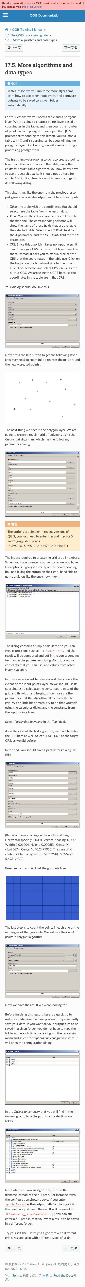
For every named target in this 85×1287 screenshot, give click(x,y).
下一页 (69, 47)
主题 (45, 1275)
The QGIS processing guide (26, 35)
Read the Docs (63, 1275)
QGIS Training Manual (27, 29)
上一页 (15, 47)
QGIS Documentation (45, 15)
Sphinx (17, 1275)
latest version (34, 6)
